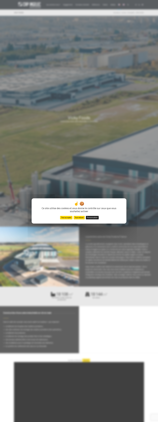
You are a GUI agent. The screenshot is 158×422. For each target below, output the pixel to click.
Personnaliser (92, 218)
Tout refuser (79, 218)
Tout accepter (66, 218)
